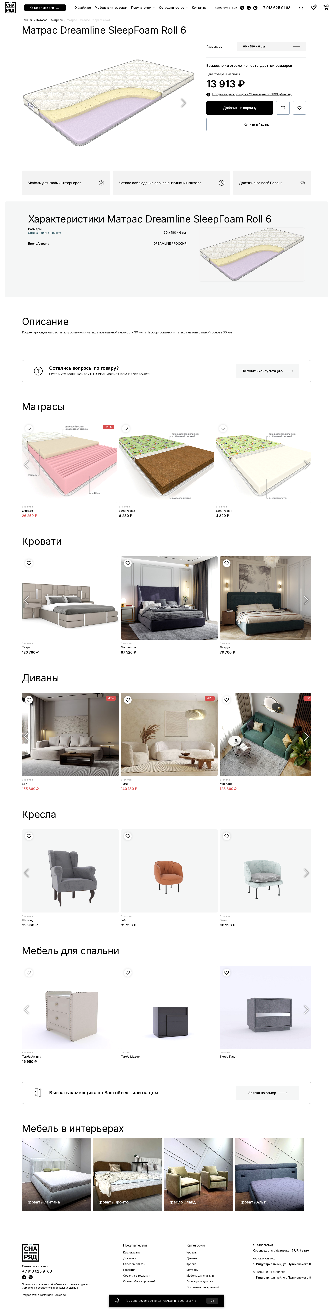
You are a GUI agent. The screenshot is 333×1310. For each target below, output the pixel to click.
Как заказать (131, 1252)
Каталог (41, 20)
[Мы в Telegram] (242, 8)
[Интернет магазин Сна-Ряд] (10, 7)
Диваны (192, 1258)
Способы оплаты (134, 1264)
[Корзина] (326, 7)
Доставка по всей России (260, 183)
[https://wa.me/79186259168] (31, 1277)
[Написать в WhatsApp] (249, 8)
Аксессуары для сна (200, 1281)
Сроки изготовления (136, 1275)
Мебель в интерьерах (73, 1128)
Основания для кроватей (203, 1287)
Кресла (191, 1264)
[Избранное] (313, 7)
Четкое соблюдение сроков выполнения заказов (160, 183)
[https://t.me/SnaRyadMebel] (24, 1277)
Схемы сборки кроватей (139, 1281)
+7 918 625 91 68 (275, 7)
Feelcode (60, 1294)
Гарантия (129, 1269)
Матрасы (57, 20)
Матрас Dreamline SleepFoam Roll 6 (89, 20)
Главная (27, 20)
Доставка (129, 1258)
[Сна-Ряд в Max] (255, 8)
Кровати (192, 1252)
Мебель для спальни (200, 1275)
